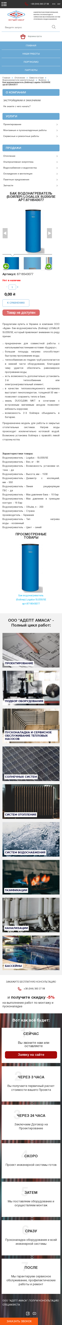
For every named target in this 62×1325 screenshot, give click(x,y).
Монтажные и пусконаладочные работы (25, 130)
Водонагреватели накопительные (18, 80)
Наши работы (31, 53)
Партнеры (31, 70)
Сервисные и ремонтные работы (21, 136)
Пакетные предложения (16, 179)
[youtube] (34, 1313)
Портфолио (31, 62)
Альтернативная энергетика (18, 161)
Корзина (23, 36)
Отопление (20, 78)
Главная (31, 45)
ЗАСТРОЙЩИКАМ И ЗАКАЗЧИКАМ (22, 100)
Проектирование (12, 124)
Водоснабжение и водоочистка (20, 167)
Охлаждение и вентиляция (17, 173)
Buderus (42, 80)
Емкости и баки (36, 78)
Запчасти (8, 185)
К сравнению (16, 303)
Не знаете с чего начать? (17, 106)
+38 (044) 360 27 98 (40, 4)
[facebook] (27, 1313)
